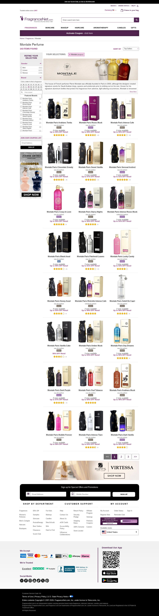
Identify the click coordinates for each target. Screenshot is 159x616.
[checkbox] (31, 68)
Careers (89, 527)
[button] (28, 87)
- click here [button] (79, 33)
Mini (47, 526)
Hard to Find (50, 530)
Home (22, 38)
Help (133, 5)
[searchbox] (97, 20)
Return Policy (78, 511)
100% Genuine (79, 527)
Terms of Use (27, 596)
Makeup (64, 28)
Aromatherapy (38, 522)
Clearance (36, 530)
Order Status (123, 5)
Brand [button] (23, 78)
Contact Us (64, 515)
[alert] (111, 10)
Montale (77, 54)
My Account (104, 511)
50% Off (36, 511)
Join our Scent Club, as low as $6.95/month (79, 2)
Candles (49, 518)
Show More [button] (133, 91)
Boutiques (22, 528)
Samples (36, 515)
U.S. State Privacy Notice (58, 596)
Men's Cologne (24, 521)
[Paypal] (51, 556)
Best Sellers (37, 526)
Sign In (113, 5)
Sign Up (31, 147)
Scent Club (37, 534)
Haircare (79, 28)
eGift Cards (64, 522)
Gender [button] (24, 63)
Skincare (49, 28)
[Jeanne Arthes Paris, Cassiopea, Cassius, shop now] (31, 176)
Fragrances (31, 28)
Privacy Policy (40, 596)
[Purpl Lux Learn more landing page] (119, 522)
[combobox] (100, 20)
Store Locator (78, 531)
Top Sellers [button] (128, 49)
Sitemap (89, 517)
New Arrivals (50, 522)
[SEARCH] (136, 20)
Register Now (105, 515)
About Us (63, 518)
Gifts (133, 28)
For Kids (49, 511)
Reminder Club (119, 515)
